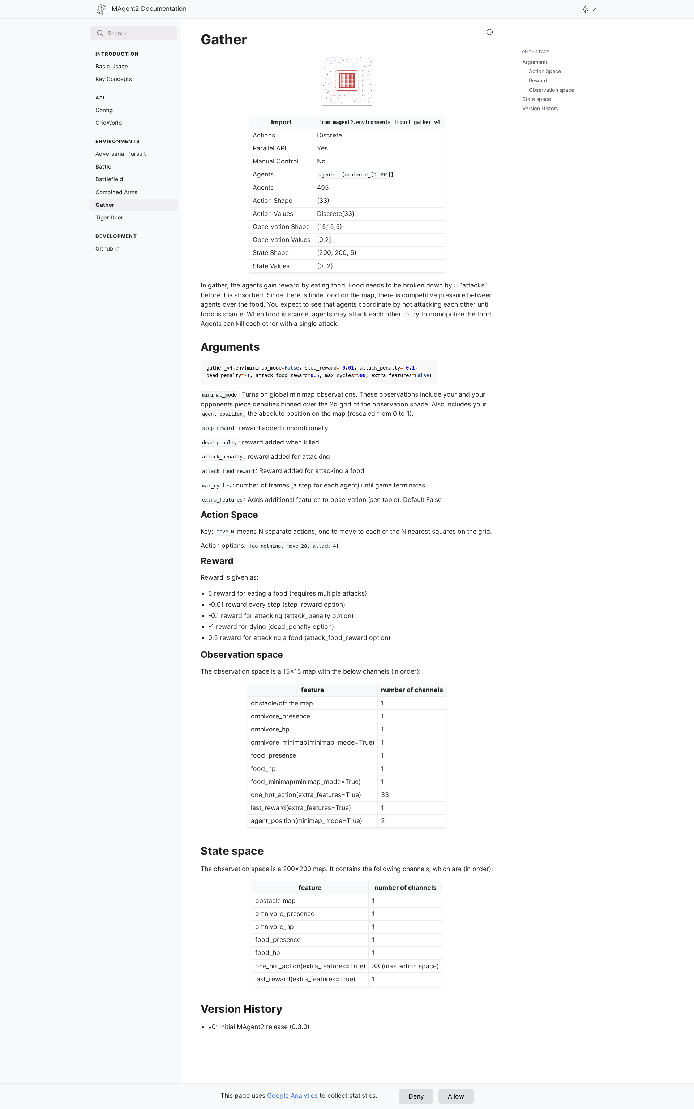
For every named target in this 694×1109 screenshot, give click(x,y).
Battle (103, 166)
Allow (456, 1096)
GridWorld (108, 122)
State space (536, 99)
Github (104, 248)
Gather (104, 204)
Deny (416, 1096)
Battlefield (109, 179)
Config (104, 110)
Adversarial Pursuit (120, 153)
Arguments (535, 62)
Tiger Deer (109, 217)
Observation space (551, 90)
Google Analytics (292, 1095)
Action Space (545, 71)
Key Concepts (113, 79)
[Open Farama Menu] (588, 9)
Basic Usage (111, 66)
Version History (540, 108)
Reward (538, 80)
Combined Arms (116, 192)
